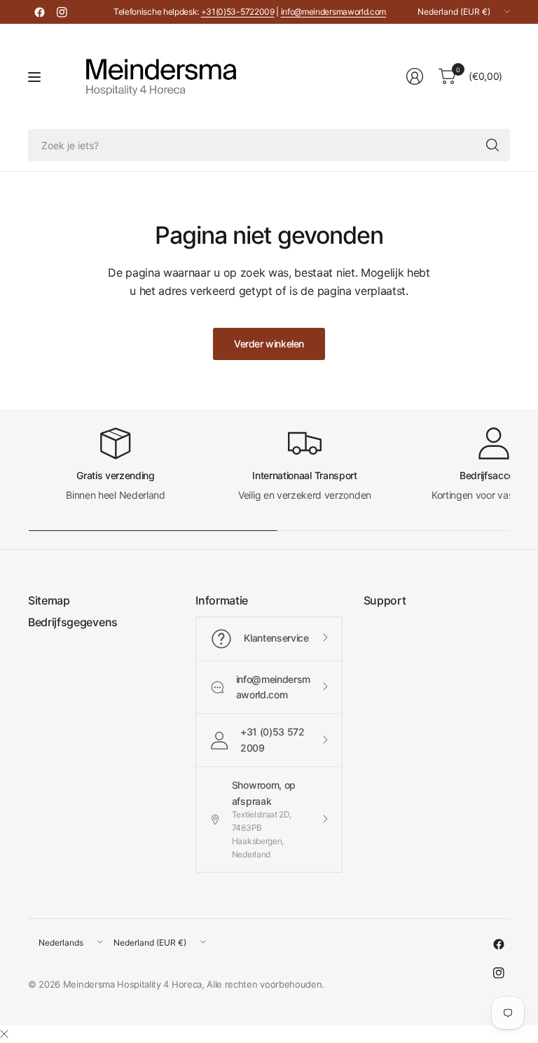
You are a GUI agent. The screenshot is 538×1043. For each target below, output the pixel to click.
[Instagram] (61, 12)
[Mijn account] (415, 76)
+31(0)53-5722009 (238, 11)
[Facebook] (39, 12)
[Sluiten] (4, 1033)
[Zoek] (492, 145)
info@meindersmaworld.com (333, 11)
